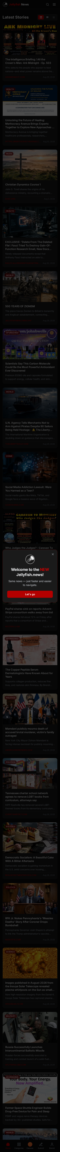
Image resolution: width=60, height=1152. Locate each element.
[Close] (52, 554)
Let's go (30, 594)
